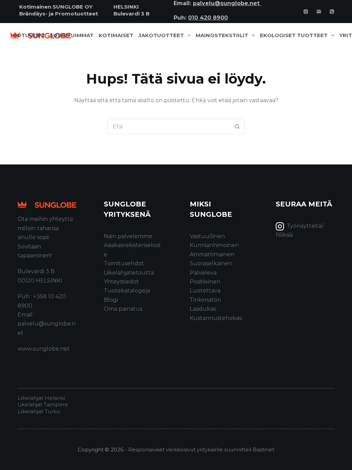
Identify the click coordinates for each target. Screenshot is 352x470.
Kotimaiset (116, 35)
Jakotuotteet (161, 35)
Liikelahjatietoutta (129, 272)
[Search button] (237, 126)
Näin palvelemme (128, 236)
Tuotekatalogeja (127, 290)
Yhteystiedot (121, 281)
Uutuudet (29, 35)
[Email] (319, 11)
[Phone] (332, 11)
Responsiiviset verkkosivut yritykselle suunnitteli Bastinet (201, 449)
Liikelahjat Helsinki (41, 398)
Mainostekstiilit (222, 35)
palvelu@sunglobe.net (227, 3)
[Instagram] (306, 11)
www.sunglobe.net (44, 348)
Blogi (111, 300)
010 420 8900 (208, 17)
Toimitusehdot (124, 263)
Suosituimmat (72, 35)
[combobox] (169, 126)
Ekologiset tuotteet (294, 35)
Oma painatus (123, 309)
